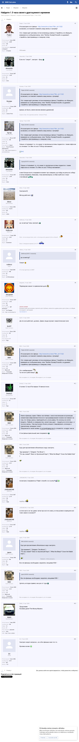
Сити (7, 80)
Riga (7, 340)
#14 (75, 444)
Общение (13, 15)
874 (10, 108)
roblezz (9, 264)
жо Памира (9, 310)
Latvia (7, 214)
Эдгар (9, 133)
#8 (75, 249)
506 (10, 559)
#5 (75, 157)
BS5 (7, 631)
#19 (75, 603)
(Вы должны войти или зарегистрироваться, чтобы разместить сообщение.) (57, 670)
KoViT (9, 326)
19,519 (10, 208)
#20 (75, 639)
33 (9, 400)
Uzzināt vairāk (52, 737)
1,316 (10, 301)
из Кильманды (10, 277)
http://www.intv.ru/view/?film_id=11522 (50, 26)
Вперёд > (9, 19)
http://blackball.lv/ (23, 311)
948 (10, 271)
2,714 (10, 496)
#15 (75, 477)
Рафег (32, 15)
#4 (75, 121)
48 (7, 305)
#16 (75, 507)
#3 (75, 86)
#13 (75, 411)
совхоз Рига (9, 113)
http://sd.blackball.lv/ (10, 312)
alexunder (9, 68)
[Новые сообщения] (68, 2)
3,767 (10, 364)
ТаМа (7, 502)
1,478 (10, 75)
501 (10, 333)
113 (7, 664)
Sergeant (9, 295)
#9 (75, 282)
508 (10, 139)
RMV (9, 358)
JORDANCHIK (9, 489)
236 (10, 624)
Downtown (9, 242)
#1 (75, 23)
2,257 (10, 237)
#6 (75, 188)
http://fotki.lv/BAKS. (10, 633)
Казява (9, 101)
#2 (75, 56)
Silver (9, 202)
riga (7, 564)
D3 (9, 654)
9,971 (10, 660)
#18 (75, 570)
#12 (75, 383)
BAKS (9, 617)
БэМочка (9, 230)
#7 (75, 220)
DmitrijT (9, 393)
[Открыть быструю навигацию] (76, 7)
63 (7, 368)
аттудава (8, 50)
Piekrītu (43, 737)
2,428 (10, 42)
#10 (75, 318)
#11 (75, 346)
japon (9, 552)
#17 (75, 537)
